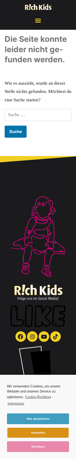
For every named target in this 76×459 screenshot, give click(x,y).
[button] (38, 21)
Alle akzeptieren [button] (38, 418)
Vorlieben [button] (38, 446)
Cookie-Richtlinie (38, 397)
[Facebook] (20, 336)
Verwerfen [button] (38, 432)
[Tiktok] (55, 336)
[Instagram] (32, 336)
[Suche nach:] (38, 115)
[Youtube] (44, 336)
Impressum (16, 403)
